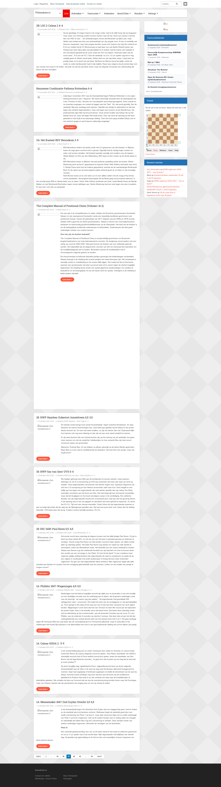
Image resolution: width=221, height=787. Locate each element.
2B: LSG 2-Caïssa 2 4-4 (49, 25)
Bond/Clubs (123, 13)
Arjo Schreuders (153, 169)
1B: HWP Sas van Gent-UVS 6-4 (55, 471)
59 (92, 756)
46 (63, 756)
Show (149, 150)
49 (80, 756)
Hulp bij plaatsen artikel (75, 4)
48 (74, 756)
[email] (185, 4)
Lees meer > (43, 75)
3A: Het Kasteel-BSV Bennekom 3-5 (57, 140)
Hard (170, 150)
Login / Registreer (41, 4)
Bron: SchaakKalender (154, 91)
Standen (138, 13)
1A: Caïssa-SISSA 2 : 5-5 (50, 643)
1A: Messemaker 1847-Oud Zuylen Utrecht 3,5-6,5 (65, 702)
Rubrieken (76, 13)
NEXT (99, 756)
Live (66, 13)
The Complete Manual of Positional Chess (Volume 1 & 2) (70, 205)
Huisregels (67, 779)
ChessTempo (150, 154)
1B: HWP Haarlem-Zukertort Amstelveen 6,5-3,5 (64, 417)
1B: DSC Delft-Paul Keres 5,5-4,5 (54, 528)
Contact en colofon (94, 4)
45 (57, 756)
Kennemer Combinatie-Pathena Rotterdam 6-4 (64, 88)
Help (176, 150)
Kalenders (109, 13)
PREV (38, 756)
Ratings (152, 13)
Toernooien (92, 13)
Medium (163, 150)
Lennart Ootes (51, 779)
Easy (156, 150)
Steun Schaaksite (57, 4)
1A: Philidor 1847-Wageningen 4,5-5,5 (58, 586)
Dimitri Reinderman (154, 187)
